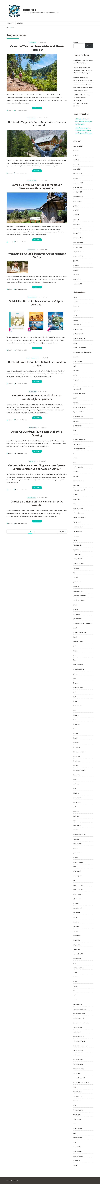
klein (74, 719)
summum (76, 977)
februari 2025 (77, 229)
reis (74, 866)
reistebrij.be (29, 10)
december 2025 (78, 183)
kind (74, 710)
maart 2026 (76, 169)
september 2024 (78, 252)
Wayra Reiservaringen (82, 128)
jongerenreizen (78, 687)
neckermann (77, 802)
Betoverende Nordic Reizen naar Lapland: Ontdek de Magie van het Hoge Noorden (82, 87)
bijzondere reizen (78, 412)
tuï (74, 995)
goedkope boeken (78, 591)
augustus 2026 (77, 146)
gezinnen (76, 586)
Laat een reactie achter (21, 110)
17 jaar (75, 302)
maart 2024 (76, 279)
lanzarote (76, 742)
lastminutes (77, 761)
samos (75, 917)
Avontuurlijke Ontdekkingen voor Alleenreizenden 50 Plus (37, 255)
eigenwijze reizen (78, 513)
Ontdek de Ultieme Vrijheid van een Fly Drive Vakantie (37, 503)
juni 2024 (76, 265)
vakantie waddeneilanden (81, 1023)
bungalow (76, 421)
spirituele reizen (78, 968)
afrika (75, 343)
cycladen (76, 476)
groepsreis (76, 614)
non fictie (76, 811)
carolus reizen (77, 444)
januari (75, 674)
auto (74, 384)
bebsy (75, 398)
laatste (75, 733)
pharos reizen (32, 42)
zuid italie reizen (78, 1156)
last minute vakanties (79, 752)
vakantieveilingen (78, 1069)
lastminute (76, 756)
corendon (76, 458)
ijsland (75, 660)
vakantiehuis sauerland (80, 1046)
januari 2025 (77, 233)
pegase (75, 848)
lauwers (75, 765)
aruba (75, 375)
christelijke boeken (79, 448)
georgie (75, 577)
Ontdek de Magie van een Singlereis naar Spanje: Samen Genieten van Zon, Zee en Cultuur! (37, 467)
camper (75, 435)
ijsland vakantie (78, 664)
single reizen (32, 461)
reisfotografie (77, 876)
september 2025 (78, 196)
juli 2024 (76, 261)
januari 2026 (77, 178)
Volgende (62, 531)
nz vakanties (77, 825)
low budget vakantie (79, 770)
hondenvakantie (78, 641)
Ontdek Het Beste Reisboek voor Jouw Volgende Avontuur (37, 303)
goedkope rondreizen (79, 595)
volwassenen (77, 1101)
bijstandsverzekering (79, 407)
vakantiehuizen (78, 1050)
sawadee (76, 926)
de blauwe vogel (78, 481)
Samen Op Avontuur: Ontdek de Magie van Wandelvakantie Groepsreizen (37, 187)
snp (74, 963)
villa (74, 1087)
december (76, 485)
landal (75, 738)
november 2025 (78, 187)
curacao (75, 471)
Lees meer (37, 108)
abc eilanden (77, 324)
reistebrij (10, 110)
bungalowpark (77, 425)
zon (74, 1142)
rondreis (76, 903)
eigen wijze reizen (78, 508)
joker (74, 678)
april (74, 366)
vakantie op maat (78, 1018)
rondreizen (35, 358)
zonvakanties (77, 1151)
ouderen (76, 839)
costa (75, 462)
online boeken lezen (79, 834)
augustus (76, 380)
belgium (75, 403)
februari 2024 (77, 284)
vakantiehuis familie (79, 1041)
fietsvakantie (77, 545)
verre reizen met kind (79, 1078)
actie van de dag (78, 329)
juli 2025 (76, 206)
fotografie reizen (78, 563)
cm (74, 453)
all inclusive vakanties (79, 347)
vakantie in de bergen (79, 1009)
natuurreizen (77, 798)
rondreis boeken (78, 908)
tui (74, 990)
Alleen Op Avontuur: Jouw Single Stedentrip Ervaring (37, 433)
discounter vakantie (79, 490)
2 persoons (76, 311)
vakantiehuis (77, 1032)
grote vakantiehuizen (79, 632)
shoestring (76, 940)
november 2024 (78, 242)
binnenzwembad (78, 416)
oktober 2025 (77, 192)
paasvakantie (77, 843)
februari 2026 (77, 173)
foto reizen (76, 554)
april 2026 (76, 164)
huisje (75, 651)
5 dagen (75, 315)
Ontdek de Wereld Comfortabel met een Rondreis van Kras (37, 364)
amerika (75, 357)
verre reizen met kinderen (81, 1082)
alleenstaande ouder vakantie (82, 352)
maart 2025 (76, 224)
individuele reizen (78, 669)
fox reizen (76, 568)
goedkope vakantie (79, 600)
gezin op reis (77, 582)
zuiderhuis (76, 1160)
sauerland (76, 922)
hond (75, 637)
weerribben (77, 1114)
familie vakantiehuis (79, 517)
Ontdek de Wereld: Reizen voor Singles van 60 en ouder (83, 121)
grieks (75, 605)
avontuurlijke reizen (79, 393)
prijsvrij (75, 857)
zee (74, 1133)
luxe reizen (76, 775)
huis (74, 646)
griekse (75, 609)
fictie (75, 540)
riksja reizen (77, 899)
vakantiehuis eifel (78, 1036)
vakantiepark (77, 1055)
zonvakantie (77, 1147)
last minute (76, 747)
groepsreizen (77, 618)
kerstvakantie (77, 706)
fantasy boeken (78, 531)
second (75, 931)
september (76, 935)
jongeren (76, 683)
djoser (75, 494)
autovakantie (77, 389)
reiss (74, 880)
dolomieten (76, 499)
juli (74, 692)
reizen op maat (77, 894)
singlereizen (77, 949)
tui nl (74, 1000)
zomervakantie (77, 1137)
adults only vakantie (79, 338)
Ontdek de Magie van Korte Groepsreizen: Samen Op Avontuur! (37, 124)
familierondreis (78, 527)
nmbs (75, 807)
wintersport (77, 1119)
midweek (76, 793)
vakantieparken (78, 1059)
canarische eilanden (79, 439)
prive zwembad (78, 862)
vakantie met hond (79, 1013)
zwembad (76, 1165)
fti (74, 573)
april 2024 (76, 275)
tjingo (75, 986)
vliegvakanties (77, 1096)
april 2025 (76, 219)
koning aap (76, 724)
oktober (75, 830)
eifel (74, 504)
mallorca (76, 784)
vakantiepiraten (78, 1064)
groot (75, 628)
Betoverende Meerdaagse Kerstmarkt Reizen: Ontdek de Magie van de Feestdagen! (82, 70)
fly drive (75, 550)
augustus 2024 (77, 256)
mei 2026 (76, 160)
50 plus (75, 320)
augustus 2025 (77, 201)
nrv (74, 821)
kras (28, 358)
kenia (75, 701)
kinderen (76, 715)
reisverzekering (78, 885)
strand (75, 972)
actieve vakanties (78, 334)
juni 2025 (76, 210)
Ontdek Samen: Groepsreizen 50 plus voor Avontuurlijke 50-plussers (37, 397)
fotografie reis (77, 559)
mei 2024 (76, 270)
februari (75, 536)
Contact (20, 23)
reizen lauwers (77, 889)
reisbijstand (77, 871)
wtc (74, 1124)
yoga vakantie (77, 1128)
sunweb (75, 981)
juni (74, 696)
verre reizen (77, 1073)
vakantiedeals (77, 1027)
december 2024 (78, 238)
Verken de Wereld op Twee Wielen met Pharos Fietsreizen (37, 48)
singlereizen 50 (78, 954)
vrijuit (75, 1105)
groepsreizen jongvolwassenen (82, 623)
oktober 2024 (77, 247)
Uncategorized (31, 118)
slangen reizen (77, 958)
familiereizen (77, 522)
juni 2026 (76, 155)
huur (74, 655)
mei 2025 (76, 215)
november (76, 816)
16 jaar (75, 297)
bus (74, 430)
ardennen (76, 370)
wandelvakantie (32, 180)
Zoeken (75, 42)
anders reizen (77, 361)
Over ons (11, 23)
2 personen (76, 306)
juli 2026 (76, 150)
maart (75, 779)
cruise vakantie (78, 467)
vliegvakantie (77, 1092)
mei (74, 788)
